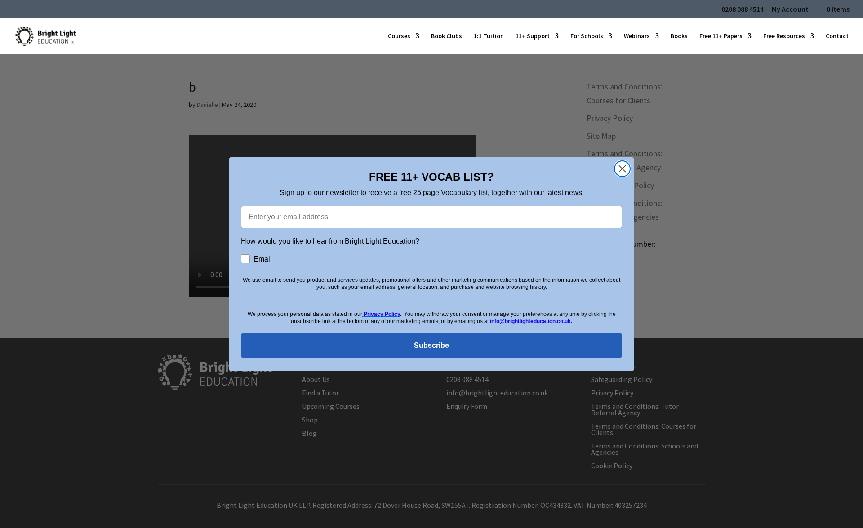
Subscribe (431, 345)
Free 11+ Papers (721, 36)
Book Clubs (446, 36)
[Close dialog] (622, 169)
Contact (837, 36)
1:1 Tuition (489, 36)
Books (679, 36)
